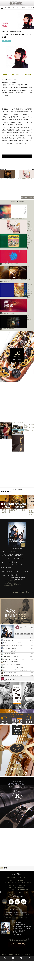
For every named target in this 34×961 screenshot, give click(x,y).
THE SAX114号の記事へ (27, 197)
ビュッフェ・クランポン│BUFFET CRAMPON (17, 890)
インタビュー (19, 892)
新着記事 (7, 7)
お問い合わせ (27, 954)
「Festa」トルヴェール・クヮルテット (13, 218)
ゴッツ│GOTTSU (26, 882)
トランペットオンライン (13, 940)
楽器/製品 (24, 7)
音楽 (13, 7)
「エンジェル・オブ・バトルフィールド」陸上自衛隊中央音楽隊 (29, 291)
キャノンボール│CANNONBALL (17, 887)
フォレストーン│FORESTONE (17, 885)
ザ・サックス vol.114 (17, 422)
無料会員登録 (9, 918)
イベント (18, 7)
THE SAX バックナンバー (11, 582)
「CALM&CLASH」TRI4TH (10, 264)
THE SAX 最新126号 (9, 580)
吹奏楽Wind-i (23, 940)
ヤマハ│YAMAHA (11, 877)
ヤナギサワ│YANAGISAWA (17, 880)
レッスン (27, 892)
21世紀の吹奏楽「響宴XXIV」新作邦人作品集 (29, 226)
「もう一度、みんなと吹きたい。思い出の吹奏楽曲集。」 (29, 241)
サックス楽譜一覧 (9, 585)
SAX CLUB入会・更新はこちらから (13, 584)
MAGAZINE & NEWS (7, 892)
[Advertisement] (17, 399)
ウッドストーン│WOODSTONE (11, 882)
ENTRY (22, 592)
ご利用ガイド (4, 954)
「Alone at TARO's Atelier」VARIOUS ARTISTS (16, 322)
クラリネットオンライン (22, 939)
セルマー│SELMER (22, 877)
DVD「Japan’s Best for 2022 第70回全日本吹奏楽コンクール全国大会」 (16, 274)
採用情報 (20, 954)
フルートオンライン (10, 939)
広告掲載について (13, 954)
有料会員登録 (24, 918)
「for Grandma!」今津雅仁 (15, 306)
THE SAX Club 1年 (28, 430)
